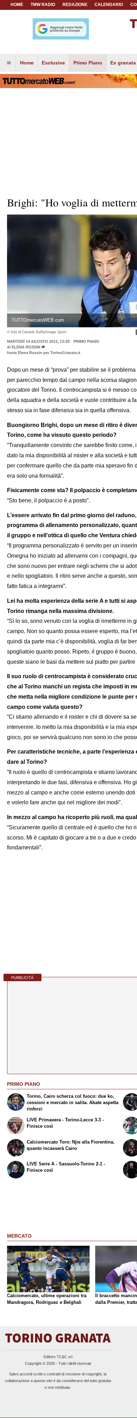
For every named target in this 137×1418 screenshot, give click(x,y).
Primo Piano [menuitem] (87, 63)
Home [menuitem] (27, 63)
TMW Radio (43, 4)
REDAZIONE (75, 4)
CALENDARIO (108, 4)
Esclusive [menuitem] (53, 63)
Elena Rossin (26, 347)
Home (17, 4)
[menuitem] (9, 63)
